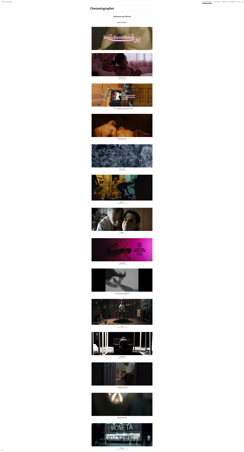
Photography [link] (233, 1)
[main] (118, 8)
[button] (242, 1)
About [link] (238, 1)
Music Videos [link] (217, 1)
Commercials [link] (225, 1)
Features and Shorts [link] (207, 1)
